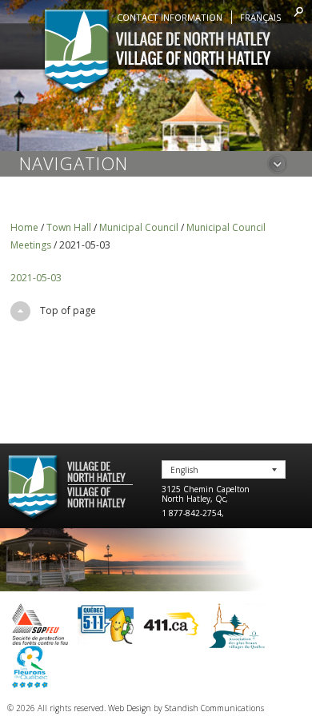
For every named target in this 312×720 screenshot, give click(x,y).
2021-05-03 (36, 277)
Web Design (129, 708)
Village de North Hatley (156, 53)
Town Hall (68, 227)
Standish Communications (214, 708)
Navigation (73, 163)
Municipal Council (138, 227)
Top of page (68, 310)
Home (24, 227)
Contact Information (169, 17)
